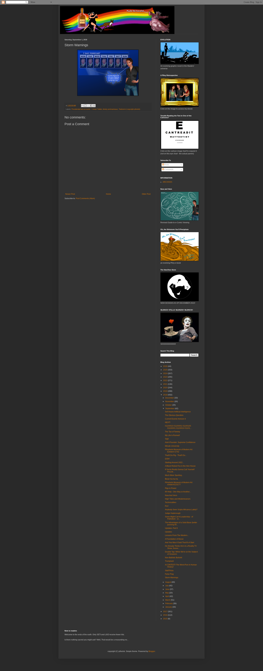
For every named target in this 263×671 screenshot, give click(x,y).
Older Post (146, 194)
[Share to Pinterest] (94, 105)
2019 (165, 391)
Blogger (152, 651)
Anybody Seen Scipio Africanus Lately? (181, 510)
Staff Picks (169, 570)
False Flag (169, 574)
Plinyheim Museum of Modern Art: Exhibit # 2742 (179, 450)
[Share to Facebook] (91, 105)
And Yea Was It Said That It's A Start (179, 542)
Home (108, 194)
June (167, 589)
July (167, 586)
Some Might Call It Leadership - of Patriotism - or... (179, 518)
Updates (168, 532)
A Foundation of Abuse (174, 539)
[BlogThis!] (85, 105)
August (168, 582)
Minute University (172, 446)
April (167, 596)
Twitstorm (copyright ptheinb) (129, 109)
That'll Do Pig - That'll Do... (176, 455)
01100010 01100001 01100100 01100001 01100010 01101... (178, 427)
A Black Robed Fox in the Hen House (180, 466)
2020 (165, 388)
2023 (165, 377)
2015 (165, 619)
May (167, 593)
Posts (166, 165)
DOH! (167, 459)
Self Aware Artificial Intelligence (178, 412)
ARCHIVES (167, 182)
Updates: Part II (171, 528)
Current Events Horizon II (175, 419)
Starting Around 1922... (174, 462)
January (168, 607)
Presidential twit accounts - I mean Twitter (87, 109)
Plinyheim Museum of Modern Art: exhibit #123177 (179, 483)
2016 (165, 615)
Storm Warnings (171, 577)
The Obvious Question (174, 415)
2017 (165, 611)
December (169, 398)
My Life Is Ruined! (172, 435)
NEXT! (167, 422)
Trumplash (169, 561)
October (168, 405)
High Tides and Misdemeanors (177, 499)
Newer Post (70, 194)
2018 (165, 395)
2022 (165, 380)
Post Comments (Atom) (85, 198)
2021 (165, 384)
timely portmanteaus (110, 109)
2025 (165, 370)
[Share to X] (88, 105)
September (170, 408)
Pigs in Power (170, 488)
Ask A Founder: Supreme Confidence (180, 442)
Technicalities (170, 502)
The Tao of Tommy (172, 432)
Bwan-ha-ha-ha (171, 479)
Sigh (167, 439)
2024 (165, 373)
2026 (165, 366)
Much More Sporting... (174, 475)
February (169, 603)
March (168, 600)
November (169, 401)
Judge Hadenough (173, 513)
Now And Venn (171, 495)
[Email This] (82, 105)
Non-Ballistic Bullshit (173, 558)
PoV (166, 506)
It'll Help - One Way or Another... (178, 492)
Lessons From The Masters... (177, 535)
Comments (168, 169)
